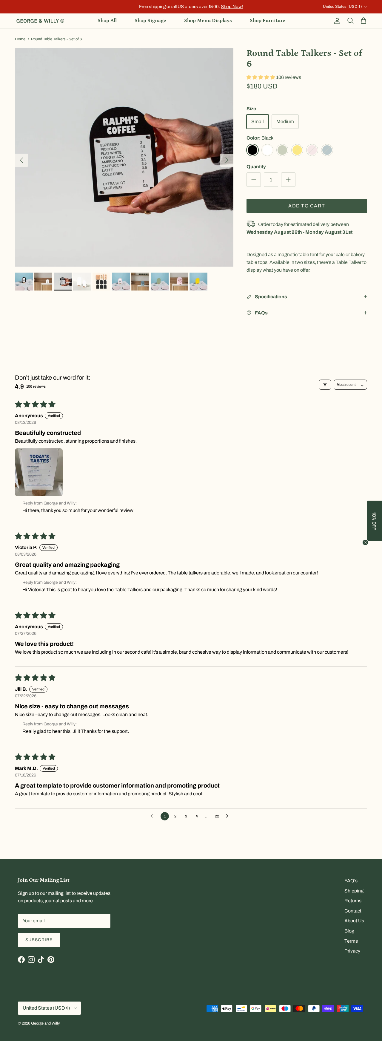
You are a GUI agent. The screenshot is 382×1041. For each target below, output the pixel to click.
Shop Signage (150, 21)
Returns (352, 900)
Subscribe (39, 940)
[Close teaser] (365, 542)
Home (20, 39)
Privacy (352, 950)
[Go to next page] (228, 816)
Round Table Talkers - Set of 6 (56, 39)
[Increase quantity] (288, 179)
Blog (349, 930)
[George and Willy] (40, 21)
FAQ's (351, 880)
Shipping (353, 890)
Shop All (107, 21)
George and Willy (45, 1023)
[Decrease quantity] (254, 179)
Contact (352, 910)
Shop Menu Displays (208, 21)
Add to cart (306, 205)
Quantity (256, 166)
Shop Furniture (267, 21)
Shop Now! (232, 6)
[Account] (336, 21)
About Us (354, 920)
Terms (351, 941)
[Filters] (325, 385)
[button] (261, 77)
